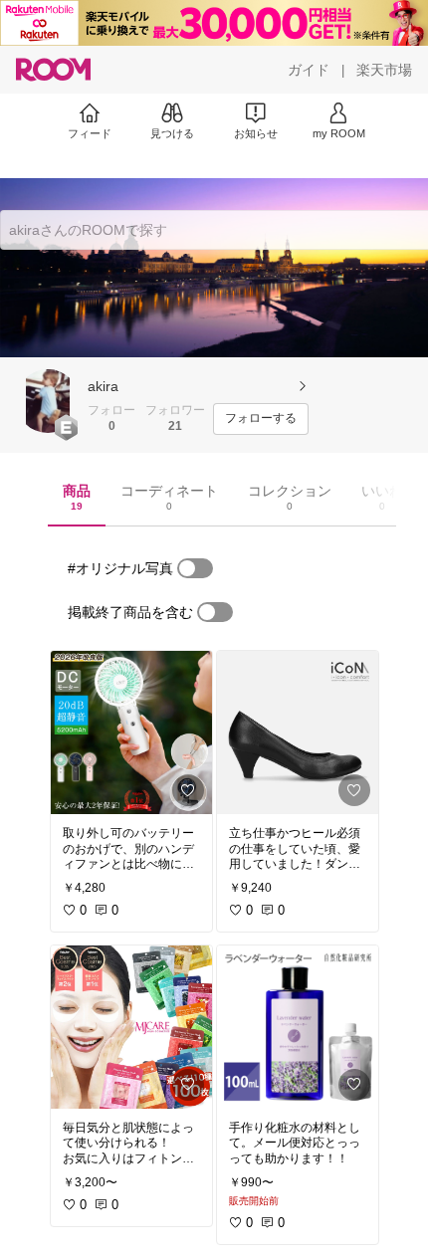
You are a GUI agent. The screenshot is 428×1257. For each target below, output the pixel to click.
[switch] (195, 568)
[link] (131, 732)
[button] (48, 401)
